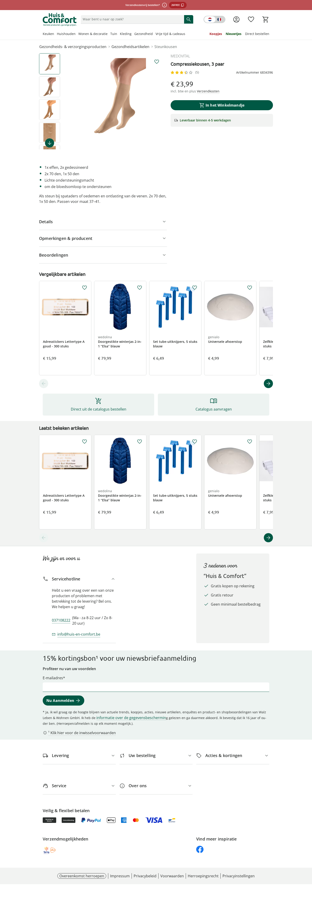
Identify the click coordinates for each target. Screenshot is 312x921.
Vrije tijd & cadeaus (170, 34)
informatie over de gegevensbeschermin (131, 717)
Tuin (113, 34)
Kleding (126, 34)
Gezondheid (143, 34)
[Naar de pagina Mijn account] (236, 19)
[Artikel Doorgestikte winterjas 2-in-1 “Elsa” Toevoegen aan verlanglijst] (139, 288)
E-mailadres (53, 677)
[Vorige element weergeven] (43, 383)
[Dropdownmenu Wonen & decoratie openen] (109, 34)
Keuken (48, 34)
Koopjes (215, 34)
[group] (117, 101)
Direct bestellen (257, 34)
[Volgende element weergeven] (49, 143)
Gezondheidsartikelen (130, 46)
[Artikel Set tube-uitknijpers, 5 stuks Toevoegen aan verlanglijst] (194, 288)
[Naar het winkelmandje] (265, 19)
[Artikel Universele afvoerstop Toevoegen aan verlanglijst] (249, 288)
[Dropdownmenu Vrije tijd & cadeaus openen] (186, 34)
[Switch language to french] (214, 19)
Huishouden (66, 34)
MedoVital (180, 56)
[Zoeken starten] (188, 19)
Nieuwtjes (233, 34)
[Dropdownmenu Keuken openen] (55, 34)
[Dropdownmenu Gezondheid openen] (154, 34)
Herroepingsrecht (203, 875)
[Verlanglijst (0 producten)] (251, 19)
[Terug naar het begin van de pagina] (306, 888)
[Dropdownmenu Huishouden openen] (77, 34)
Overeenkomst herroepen (81, 875)
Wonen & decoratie (93, 34)
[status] (131, 19)
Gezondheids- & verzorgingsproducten (72, 46)
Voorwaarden (172, 875)
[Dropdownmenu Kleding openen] (133, 34)
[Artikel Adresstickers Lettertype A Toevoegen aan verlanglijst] (84, 288)
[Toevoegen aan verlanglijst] (156, 62)
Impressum (120, 875)
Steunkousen (165, 46)
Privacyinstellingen (238, 875)
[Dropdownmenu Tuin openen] (118, 34)
